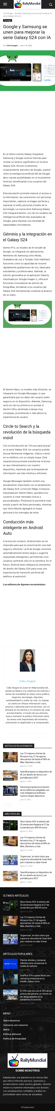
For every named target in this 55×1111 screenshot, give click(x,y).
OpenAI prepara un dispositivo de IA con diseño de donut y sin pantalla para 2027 (36, 774)
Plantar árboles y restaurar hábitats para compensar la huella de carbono (33, 963)
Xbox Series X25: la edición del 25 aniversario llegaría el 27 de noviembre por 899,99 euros (34, 824)
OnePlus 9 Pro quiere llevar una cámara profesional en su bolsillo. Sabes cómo (35, 978)
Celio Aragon (12, 45)
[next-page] (10, 805)
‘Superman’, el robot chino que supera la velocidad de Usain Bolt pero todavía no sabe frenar (36, 859)
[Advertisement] (27, 123)
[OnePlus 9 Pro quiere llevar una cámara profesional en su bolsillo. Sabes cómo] (10, 979)
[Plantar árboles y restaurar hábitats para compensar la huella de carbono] (10, 964)
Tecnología (8, 13)
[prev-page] (5, 805)
